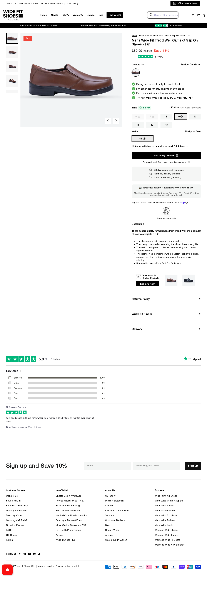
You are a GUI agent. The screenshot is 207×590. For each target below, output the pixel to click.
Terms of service (45, 566)
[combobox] (162, 15)
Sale (101, 15)
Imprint (75, 566)
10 (195, 116)
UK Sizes (174, 107)
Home (43, 15)
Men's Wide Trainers (28, 3)
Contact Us (11, 3)
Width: (135, 131)
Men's (66, 15)
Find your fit (115, 15)
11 (138, 124)
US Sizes (185, 107)
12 (152, 124)
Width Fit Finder (142, 313)
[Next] (116, 121)
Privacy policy (62, 566)
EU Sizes (196, 107)
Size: (166, 107)
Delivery (137, 329)
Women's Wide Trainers (52, 3)
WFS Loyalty (72, 3)
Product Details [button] (189, 64)
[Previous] (108, 121)
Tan (135, 72)
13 (166, 124)
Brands (90, 15)
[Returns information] (188, 162)
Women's (78, 15)
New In (54, 15)
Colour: (138, 64)
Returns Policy (141, 298)
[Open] (7, 569)
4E (140, 138)
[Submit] (150, 15)
